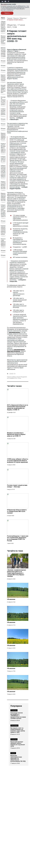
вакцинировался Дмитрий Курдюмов (16, 350)
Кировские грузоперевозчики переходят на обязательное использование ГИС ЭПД (18, 758)
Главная (9, 18)
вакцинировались (14, 332)
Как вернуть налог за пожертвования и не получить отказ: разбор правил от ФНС (17, 730)
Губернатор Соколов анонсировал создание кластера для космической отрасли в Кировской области (4, 171)
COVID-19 (12, 374)
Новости (15, 18)
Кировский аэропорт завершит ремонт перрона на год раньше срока (17, 744)
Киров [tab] (3, 18)
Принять (7, 13)
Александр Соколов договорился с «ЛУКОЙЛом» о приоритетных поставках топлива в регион (18, 715)
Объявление (4, 61)
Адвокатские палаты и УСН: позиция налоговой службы (5, 77)
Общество (23, 18)
